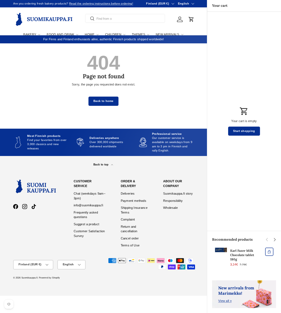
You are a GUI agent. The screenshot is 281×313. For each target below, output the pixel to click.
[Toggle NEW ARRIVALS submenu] (182, 34)
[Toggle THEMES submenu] (148, 34)
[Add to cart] (269, 252)
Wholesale (170, 207)
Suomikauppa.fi (29, 277)
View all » (225, 301)
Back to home (103, 101)
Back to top (101, 164)
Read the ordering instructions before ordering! (101, 3)
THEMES (138, 34)
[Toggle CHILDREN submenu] (124, 34)
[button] (191, 19)
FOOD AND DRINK (60, 34)
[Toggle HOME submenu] (97, 34)
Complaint (128, 219)
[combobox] (125, 18)
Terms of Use (130, 245)
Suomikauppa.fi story (178, 193)
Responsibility (173, 200)
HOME (89, 34)
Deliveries (128, 193)
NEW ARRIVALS (167, 34)
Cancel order (130, 238)
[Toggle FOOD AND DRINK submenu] (77, 34)
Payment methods (133, 200)
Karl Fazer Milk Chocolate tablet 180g (242, 255)
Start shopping (244, 131)
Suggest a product (86, 224)
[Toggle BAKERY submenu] (39, 34)
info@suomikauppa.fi (88, 205)
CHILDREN (113, 34)
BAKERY (29, 34)
